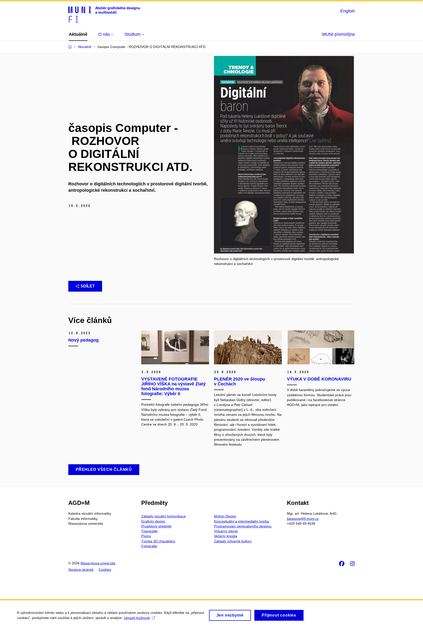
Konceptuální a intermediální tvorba (241, 521)
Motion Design (225, 516)
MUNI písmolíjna (338, 34)
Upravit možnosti (137, 618)
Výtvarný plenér (226, 531)
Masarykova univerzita (98, 563)
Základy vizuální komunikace (163, 516)
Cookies (105, 569)
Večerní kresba (225, 536)
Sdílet (88, 286)
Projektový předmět (156, 526)
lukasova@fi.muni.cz (303, 519)
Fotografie (149, 546)
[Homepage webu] (104, 14)
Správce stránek (81, 569)
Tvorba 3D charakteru (158, 541)
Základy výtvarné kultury (233, 541)
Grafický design (153, 521)
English (347, 11)
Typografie (149, 531)
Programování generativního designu (242, 526)
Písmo (146, 536)
